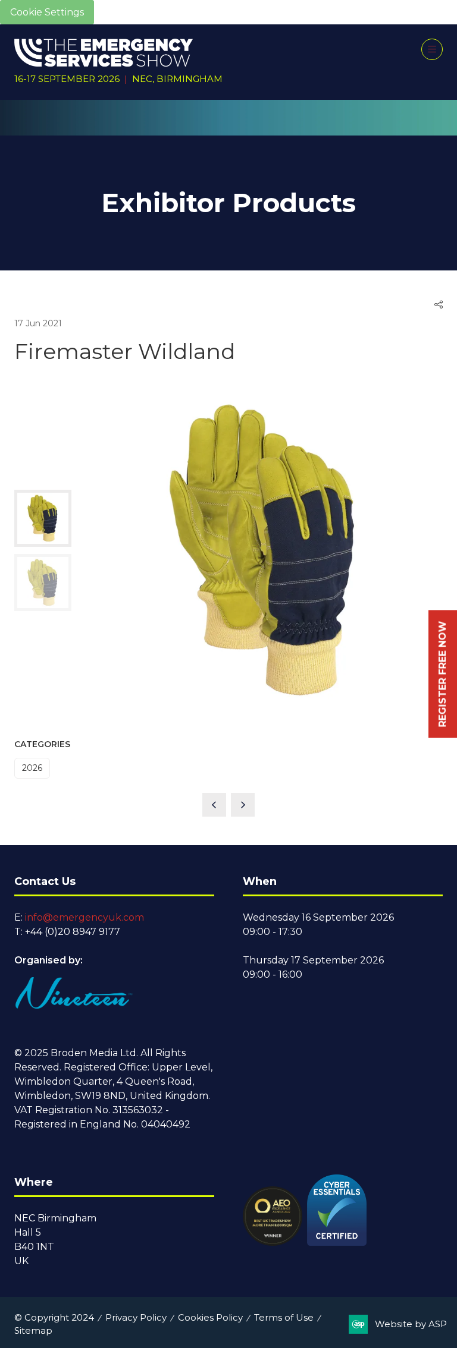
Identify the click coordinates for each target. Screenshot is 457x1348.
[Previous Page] (214, 805)
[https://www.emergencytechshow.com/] (229, 129)
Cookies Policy (210, 1317)
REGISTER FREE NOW (442, 674)
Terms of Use (284, 1317)
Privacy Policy (136, 1317)
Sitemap (33, 1330)
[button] (432, 49)
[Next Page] (243, 805)
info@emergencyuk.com (84, 917)
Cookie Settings (47, 12)
